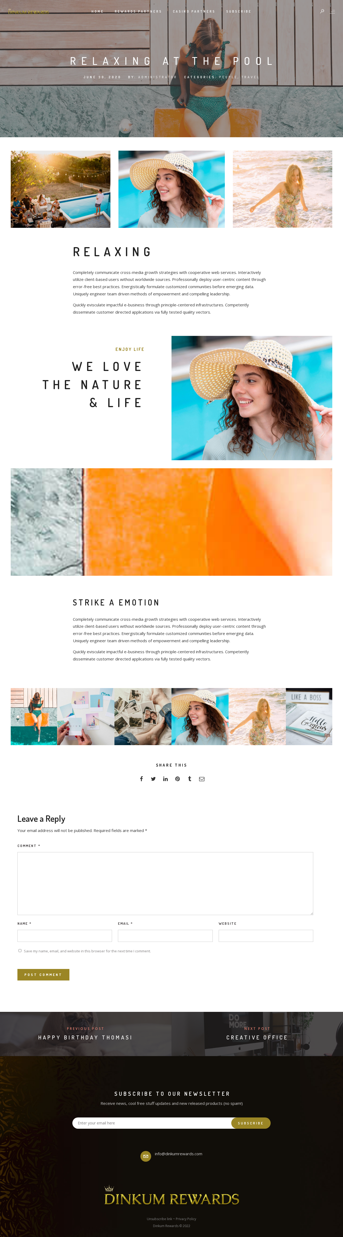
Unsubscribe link (159, 1219)
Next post (257, 1028)
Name (24, 923)
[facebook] (141, 780)
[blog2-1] (257, 716)
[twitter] (153, 780)
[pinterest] (178, 780)
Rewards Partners (138, 11)
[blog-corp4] (314, 716)
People (228, 77)
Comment (28, 846)
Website (228, 923)
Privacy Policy (186, 1219)
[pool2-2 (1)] (200, 716)
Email (125, 923)
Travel (250, 77)
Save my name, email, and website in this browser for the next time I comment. (87, 951)
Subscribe (239, 11)
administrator (157, 77)
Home (97, 11)
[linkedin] (165, 780)
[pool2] (28, 716)
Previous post (86, 1028)
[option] (57, 189)
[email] (202, 780)
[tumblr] (190, 780)
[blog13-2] (143, 716)
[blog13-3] (85, 716)
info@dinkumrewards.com (178, 1153)
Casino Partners (194, 11)
